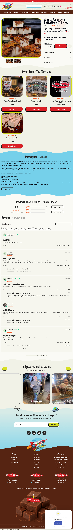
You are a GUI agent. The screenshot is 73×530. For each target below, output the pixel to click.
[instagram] (52, 63)
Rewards (60, 12)
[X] (49, 63)
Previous (1, 1)
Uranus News (36, 457)
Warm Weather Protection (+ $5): (55, 37)
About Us (52, 12)
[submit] (40, 6)
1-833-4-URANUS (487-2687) (40, 488)
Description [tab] (31, 157)
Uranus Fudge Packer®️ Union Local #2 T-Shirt (61, 102)
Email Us (14, 459)
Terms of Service (60, 467)
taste (36, 228)
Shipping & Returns (60, 462)
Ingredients (47, 57)
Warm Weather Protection (60, 459)
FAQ (36, 464)
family (30, 228)
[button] (66, 245)
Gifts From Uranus (35, 12)
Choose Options (36, 109)
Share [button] (5, 245)
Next (71, 1)
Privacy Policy (60, 464)
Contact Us (66, 12)
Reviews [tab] (5, 218)
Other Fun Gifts (44, 12)
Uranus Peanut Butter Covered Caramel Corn (12, 102)
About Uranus (36, 459)
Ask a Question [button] (57, 212)
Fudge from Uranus (7, 12)
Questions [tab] (19, 218)
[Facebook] (44, 63)
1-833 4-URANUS (14, 457)
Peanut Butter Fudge (12, 138)
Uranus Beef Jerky (36, 101)
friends (48, 228)
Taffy (41, 228)
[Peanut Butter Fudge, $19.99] (12, 123)
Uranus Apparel (16, 12)
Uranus (10, 228)
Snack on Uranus (25, 12)
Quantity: (46, 43)
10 (46, 355)
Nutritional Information (61, 457)
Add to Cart (12, 109)
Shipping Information (49, 52)
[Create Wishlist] (70, 46)
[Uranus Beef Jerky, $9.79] (36, 86)
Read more (7, 189)
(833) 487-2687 (68, 6)
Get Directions (12, 482)
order (16, 228)
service (23, 228)
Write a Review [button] (57, 207)
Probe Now (53, 424)
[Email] (47, 63)
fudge (4, 228)
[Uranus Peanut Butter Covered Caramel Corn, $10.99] (12, 86)
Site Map (36, 467)
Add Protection (49, 39)
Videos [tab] (43, 157)
